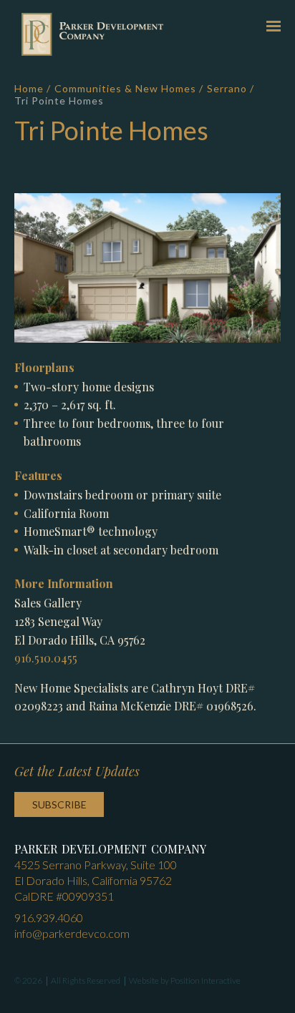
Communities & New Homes (125, 88)
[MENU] (273, 26)
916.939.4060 (48, 917)
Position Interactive (205, 980)
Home (29, 88)
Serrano (227, 88)
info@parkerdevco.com (72, 933)
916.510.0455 (45, 657)
